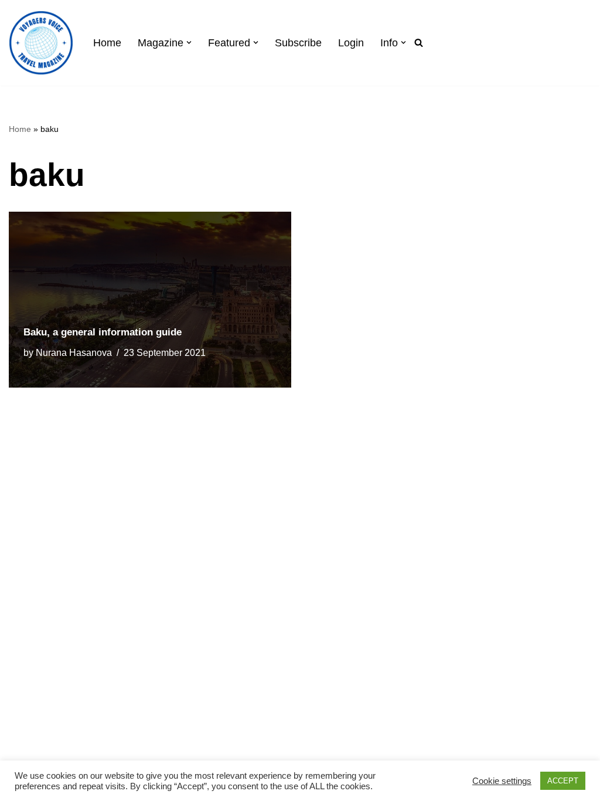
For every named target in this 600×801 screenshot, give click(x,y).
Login (351, 43)
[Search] (418, 42)
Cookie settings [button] (501, 781)
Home (107, 43)
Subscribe (298, 43)
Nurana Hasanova (74, 352)
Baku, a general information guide (102, 332)
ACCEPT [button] (562, 780)
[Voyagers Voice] (41, 43)
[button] (189, 42)
